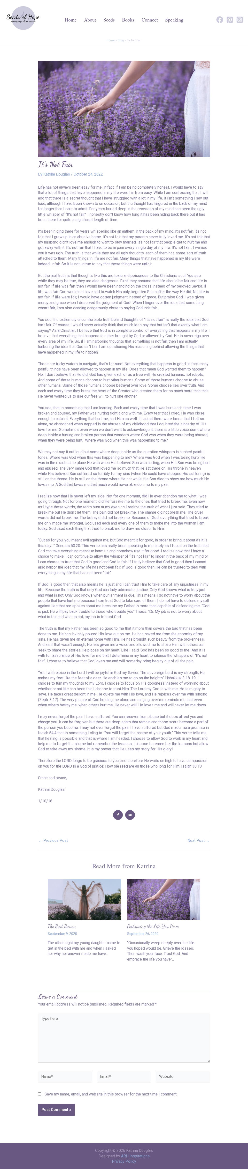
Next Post (198, 841)
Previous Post (53, 841)
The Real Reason (62, 926)
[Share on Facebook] (118, 815)
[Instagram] (239, 19)
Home (71, 19)
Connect (150, 19)
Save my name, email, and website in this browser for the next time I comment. (111, 1094)
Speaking (174, 19)
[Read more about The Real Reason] (84, 899)
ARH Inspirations (135, 1156)
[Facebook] (219, 19)
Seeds (109, 19)
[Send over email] (130, 815)
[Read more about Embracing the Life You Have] (164, 899)
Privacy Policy (124, 1161)
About (90, 19)
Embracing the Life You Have (152, 926)
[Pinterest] (229, 19)
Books (128, 19)
